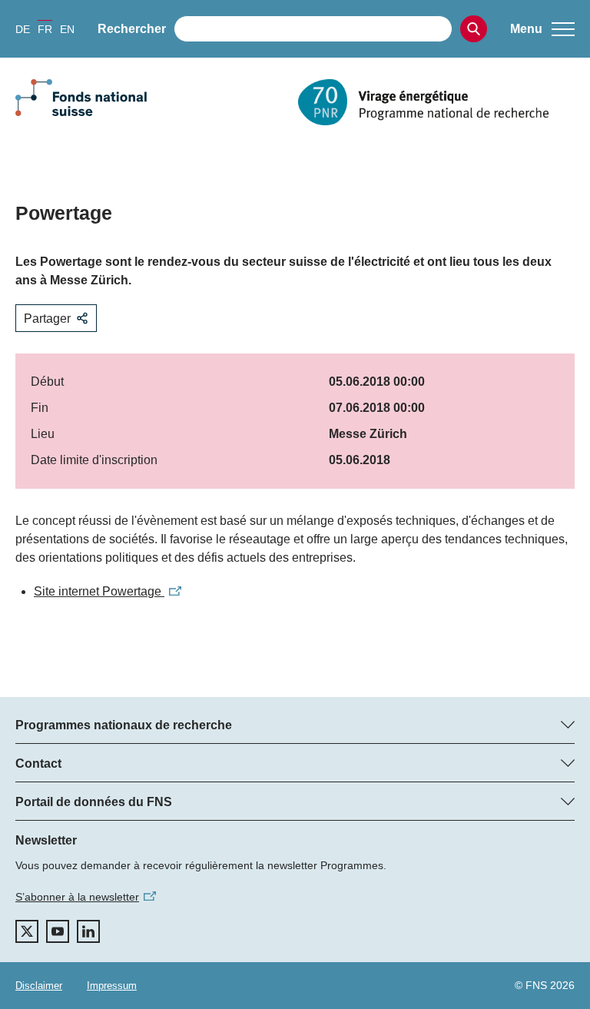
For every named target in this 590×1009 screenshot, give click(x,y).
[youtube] (57, 931)
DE (22, 29)
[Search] (473, 28)
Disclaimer (38, 985)
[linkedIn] (88, 931)
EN (67, 29)
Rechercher (132, 28)
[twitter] (26, 931)
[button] (542, 29)
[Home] (436, 102)
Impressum (112, 985)
